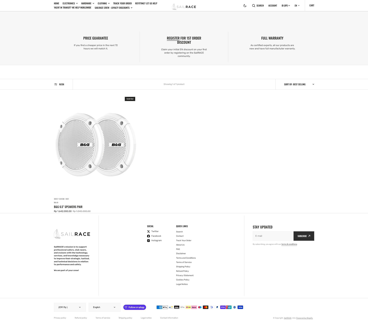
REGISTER (173, 38)
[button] (245, 5)
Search (260, 5)
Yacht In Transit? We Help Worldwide (72, 7)
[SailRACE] (184, 5)
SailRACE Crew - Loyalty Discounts (112, 7)
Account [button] (272, 5)
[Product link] (96, 154)
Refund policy (81, 318)
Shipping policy (125, 318)
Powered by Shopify (304, 318)
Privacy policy (60, 318)
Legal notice (146, 318)
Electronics (69, 3)
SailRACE (287, 318)
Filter (61, 84)
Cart (311, 5)
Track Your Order (122, 3)
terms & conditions (289, 244)
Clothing (102, 3)
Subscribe (302, 236)
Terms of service (103, 318)
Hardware (86, 3)
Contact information (169, 318)
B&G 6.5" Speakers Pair (68, 206)
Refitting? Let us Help (146, 3)
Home (56, 3)
